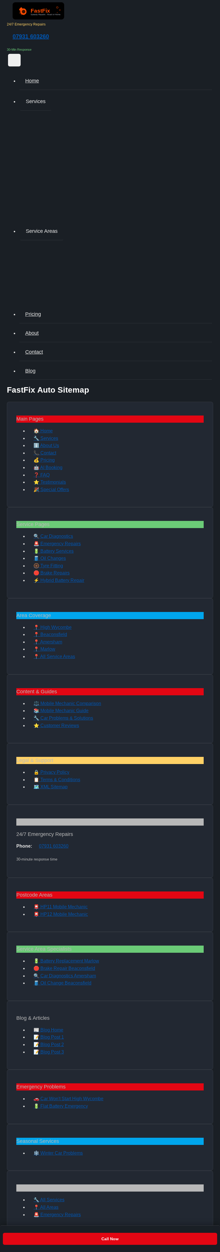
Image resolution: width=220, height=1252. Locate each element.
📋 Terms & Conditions (57, 779)
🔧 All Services (49, 1199)
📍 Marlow (44, 649)
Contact (34, 352)
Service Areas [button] (42, 231)
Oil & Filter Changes (56, 163)
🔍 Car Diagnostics (53, 536)
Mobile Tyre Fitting (54, 178)
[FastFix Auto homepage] (38, 18)
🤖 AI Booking (48, 467)
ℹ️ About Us (46, 445)
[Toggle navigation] (14, 60)
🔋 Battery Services (54, 551)
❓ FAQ (42, 475)
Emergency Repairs (56, 132)
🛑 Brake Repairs (52, 572)
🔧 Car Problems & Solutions (63, 718)
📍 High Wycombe (53, 627)
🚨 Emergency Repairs (57, 543)
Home (32, 81)
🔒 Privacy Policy (51, 772)
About (32, 333)
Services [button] (36, 101)
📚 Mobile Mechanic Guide (61, 710)
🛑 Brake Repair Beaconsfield (64, 968)
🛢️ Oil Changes (50, 558)
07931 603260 (31, 36)
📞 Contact (45, 452)
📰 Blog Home (48, 1029)
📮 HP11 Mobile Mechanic (61, 906)
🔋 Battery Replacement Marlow (66, 960)
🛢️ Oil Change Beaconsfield (62, 983)
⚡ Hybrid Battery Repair (59, 580)
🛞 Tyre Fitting (48, 565)
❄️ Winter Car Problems (58, 1153)
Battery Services (52, 147)
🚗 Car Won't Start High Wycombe (68, 1098)
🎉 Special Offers (51, 489)
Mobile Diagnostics (55, 117)
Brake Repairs (50, 194)
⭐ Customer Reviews (56, 725)
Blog (30, 371)
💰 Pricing (44, 460)
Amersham (47, 293)
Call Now (110, 1239)
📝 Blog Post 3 (49, 1052)
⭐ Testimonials (50, 482)
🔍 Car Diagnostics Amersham (65, 975)
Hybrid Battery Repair (58, 209)
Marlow (43, 262)
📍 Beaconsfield (50, 634)
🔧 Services (46, 438)
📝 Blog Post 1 (49, 1037)
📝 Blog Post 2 (49, 1044)
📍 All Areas (46, 1207)
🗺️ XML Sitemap (51, 786)
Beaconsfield (49, 277)
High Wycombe (51, 247)
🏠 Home (43, 430)
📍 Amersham (48, 641)
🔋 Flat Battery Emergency (61, 1106)
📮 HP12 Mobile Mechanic (61, 914)
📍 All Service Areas (54, 656)
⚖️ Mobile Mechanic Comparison (67, 703)
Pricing (33, 314)
